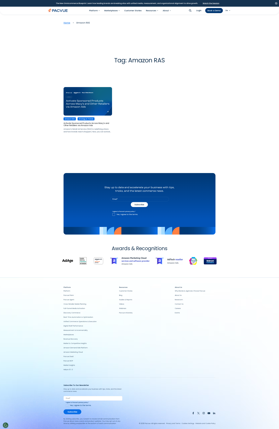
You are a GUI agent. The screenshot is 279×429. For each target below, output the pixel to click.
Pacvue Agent (69, 300)
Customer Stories (133, 10)
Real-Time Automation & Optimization (78, 317)
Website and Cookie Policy (205, 423)
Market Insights (69, 365)
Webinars (122, 308)
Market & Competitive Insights (75, 343)
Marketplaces (69, 335)
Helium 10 (67, 369)
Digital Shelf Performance (73, 326)
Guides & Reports (125, 300)
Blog (120, 295)
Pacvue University (126, 313)
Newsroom (179, 300)
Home (67, 22)
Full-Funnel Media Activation (74, 308)
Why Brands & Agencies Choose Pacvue (190, 291)
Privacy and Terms (173, 423)
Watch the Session (211, 3)
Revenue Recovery (71, 339)
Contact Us (179, 304)
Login (198, 10)
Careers (178, 308)
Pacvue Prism (69, 295)
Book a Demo (214, 10)
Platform (67, 291)
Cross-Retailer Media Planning (75, 304)
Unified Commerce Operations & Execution (80, 321)
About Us (178, 295)
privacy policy (129, 211)
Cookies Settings (188, 423)
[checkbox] (139, 214)
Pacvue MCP (68, 361)
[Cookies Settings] (5, 425)
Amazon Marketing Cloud (73, 352)
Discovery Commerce (72, 313)
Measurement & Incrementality (76, 330)
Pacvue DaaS (69, 356)
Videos (121, 304)
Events (177, 313)
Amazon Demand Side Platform (76, 348)
